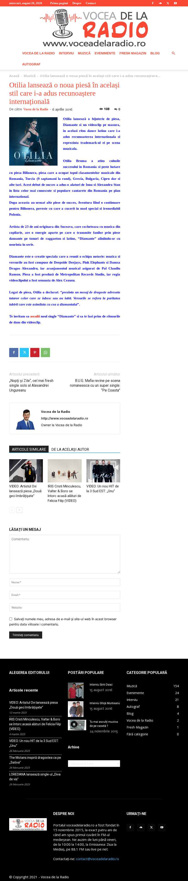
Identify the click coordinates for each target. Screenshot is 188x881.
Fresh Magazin (132, 53)
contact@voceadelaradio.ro (97, 858)
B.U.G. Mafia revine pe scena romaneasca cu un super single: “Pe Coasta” (95, 385)
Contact (91, 3)
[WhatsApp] (45, 352)
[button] (173, 53)
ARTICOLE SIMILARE (29, 449)
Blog (155, 53)
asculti (35, 316)
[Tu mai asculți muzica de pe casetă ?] (77, 725)
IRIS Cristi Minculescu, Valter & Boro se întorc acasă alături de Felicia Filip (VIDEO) (35, 724)
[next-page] (19, 510)
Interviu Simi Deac (101, 684)
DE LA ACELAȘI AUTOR (70, 449)
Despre (76, 3)
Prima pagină (59, 3)
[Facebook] (152, 3)
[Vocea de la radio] (94, 27)
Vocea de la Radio (38, 53)
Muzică (84, 53)
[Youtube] (175, 3)
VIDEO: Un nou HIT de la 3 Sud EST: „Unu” (34, 743)
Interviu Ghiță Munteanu (105, 703)
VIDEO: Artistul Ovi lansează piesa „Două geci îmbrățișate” (25, 491)
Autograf (31, 64)
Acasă (14, 75)
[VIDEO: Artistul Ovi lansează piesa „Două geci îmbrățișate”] (26, 470)
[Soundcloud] (160, 3)
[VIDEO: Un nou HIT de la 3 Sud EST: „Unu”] (103, 470)
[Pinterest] (34, 352)
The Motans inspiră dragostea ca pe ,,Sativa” (35, 760)
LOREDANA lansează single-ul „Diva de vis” (35, 777)
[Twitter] (167, 3)
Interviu (66, 53)
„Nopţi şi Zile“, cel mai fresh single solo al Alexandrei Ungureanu (31, 385)
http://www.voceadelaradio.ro (64, 418)
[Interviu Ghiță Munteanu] (77, 709)
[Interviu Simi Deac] (77, 691)
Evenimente (105, 53)
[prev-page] (12, 510)
